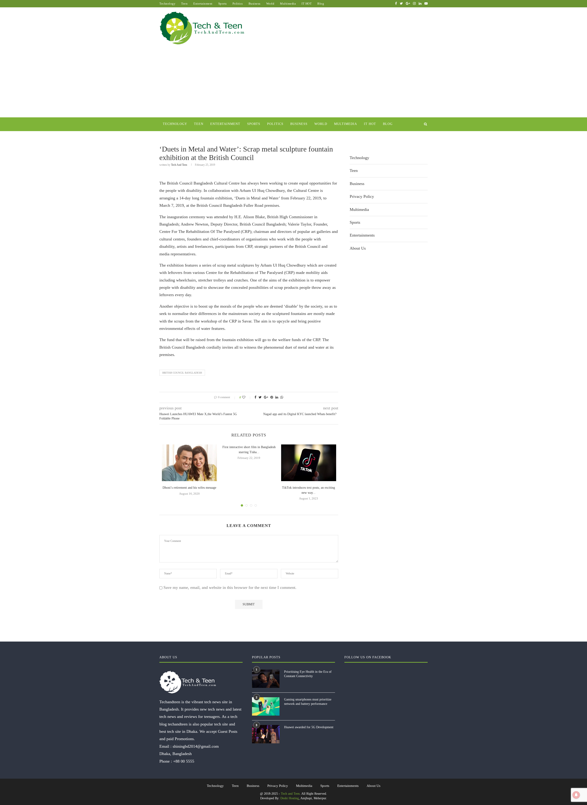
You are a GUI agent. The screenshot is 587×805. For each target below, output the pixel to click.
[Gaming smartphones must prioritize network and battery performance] (266, 706)
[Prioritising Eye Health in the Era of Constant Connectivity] (266, 679)
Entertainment (203, 3)
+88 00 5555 (183, 761)
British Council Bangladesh (182, 372)
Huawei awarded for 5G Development (308, 727)
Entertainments (362, 235)
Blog (320, 3)
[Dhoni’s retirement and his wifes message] (189, 462)
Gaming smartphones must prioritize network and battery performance (307, 702)
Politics (238, 3)
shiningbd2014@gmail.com (196, 746)
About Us (358, 248)
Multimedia (288, 3)
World (270, 3)
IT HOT (307, 3)
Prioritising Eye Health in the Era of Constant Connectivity (308, 674)
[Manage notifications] (576, 795)
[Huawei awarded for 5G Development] (266, 734)
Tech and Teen (179, 164)
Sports (222, 3)
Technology (167, 3)
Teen (184, 3)
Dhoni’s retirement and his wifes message (189, 487)
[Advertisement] (293, 83)
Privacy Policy (362, 196)
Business (254, 3)
